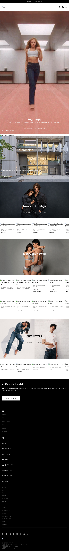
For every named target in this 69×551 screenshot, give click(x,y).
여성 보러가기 (30, 260)
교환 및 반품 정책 (6, 421)
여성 (3, 493)
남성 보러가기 (38, 260)
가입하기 (34, 3)
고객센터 (4, 414)
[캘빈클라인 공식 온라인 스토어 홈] (4, 8)
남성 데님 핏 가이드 (7, 470)
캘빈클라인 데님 (6, 498)
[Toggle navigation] (66, 8)
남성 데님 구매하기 (29, 128)
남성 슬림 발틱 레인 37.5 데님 (23, 369)
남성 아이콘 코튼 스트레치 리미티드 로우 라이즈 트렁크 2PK (7, 289)
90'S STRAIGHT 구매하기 (8, 130)
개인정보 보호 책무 (6, 518)
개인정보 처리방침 (6, 516)
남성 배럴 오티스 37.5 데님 (55, 367)
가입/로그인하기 (11, 398)
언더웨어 (4, 495)
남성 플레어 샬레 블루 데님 (39, 367)
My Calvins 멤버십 (7, 449)
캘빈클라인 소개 (6, 510)
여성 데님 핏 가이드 (7, 476)
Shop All (4, 501)
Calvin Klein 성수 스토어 (8, 176)
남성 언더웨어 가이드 (8, 465)
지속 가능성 (4, 524)
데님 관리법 (5, 481)
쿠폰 (3, 438)
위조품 (3, 521)
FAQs (3, 418)
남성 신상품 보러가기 (28, 212)
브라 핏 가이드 (6, 454)
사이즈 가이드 (5, 431)
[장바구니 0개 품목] (63, 8)
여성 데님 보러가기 (29, 342)
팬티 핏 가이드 (6, 459)
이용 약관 (4, 513)
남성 (3, 490)
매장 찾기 (4, 443)
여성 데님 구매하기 (40, 128)
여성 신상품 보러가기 (40, 212)
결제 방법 (4, 428)
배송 (3, 424)
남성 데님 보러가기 (40, 342)
